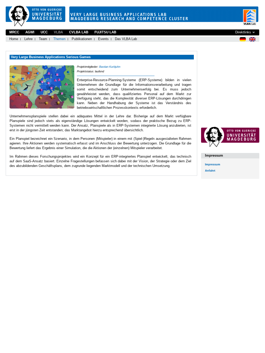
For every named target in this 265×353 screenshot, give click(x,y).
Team (43, 39)
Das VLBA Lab (126, 39)
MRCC (14, 32)
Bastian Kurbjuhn (109, 66)
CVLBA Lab (78, 32)
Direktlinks (243, 32)
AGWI (29, 32)
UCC (44, 32)
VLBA (58, 32)
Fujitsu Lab (105, 32)
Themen (59, 39)
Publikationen (82, 39)
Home (13, 39)
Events (103, 39)
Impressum (212, 164)
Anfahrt (210, 170)
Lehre (28, 39)
